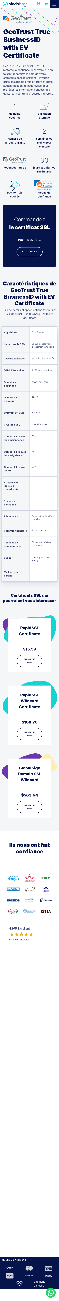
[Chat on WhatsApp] (51, 1293)
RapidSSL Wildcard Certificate (29, 701)
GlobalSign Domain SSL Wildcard (29, 774)
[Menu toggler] (54, 4)
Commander (29, 251)
